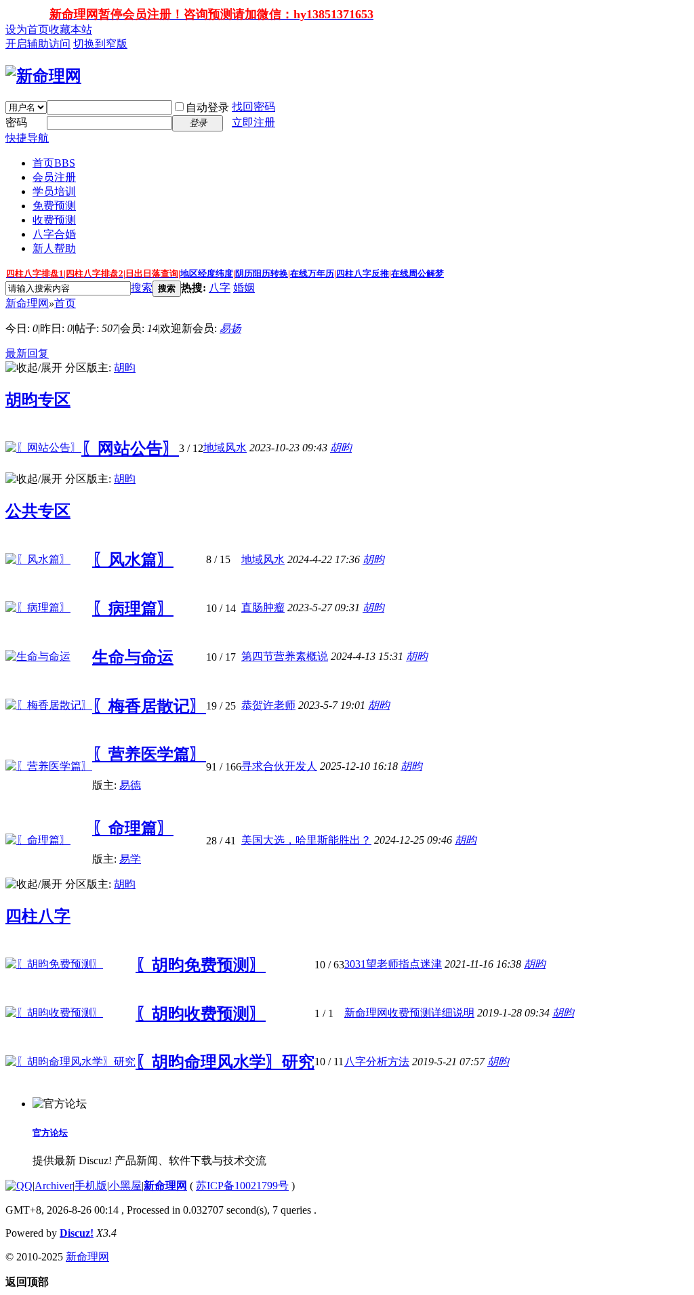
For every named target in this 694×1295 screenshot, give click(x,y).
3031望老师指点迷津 (393, 964)
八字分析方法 (376, 1061)
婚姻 (244, 287)
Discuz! (77, 1233)
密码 (16, 122)
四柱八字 (37, 916)
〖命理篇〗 (133, 828)
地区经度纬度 (206, 273)
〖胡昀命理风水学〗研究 (225, 1062)
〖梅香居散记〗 (149, 706)
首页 (54, 163)
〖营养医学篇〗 (149, 754)
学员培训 (54, 191)
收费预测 (54, 220)
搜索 (141, 287)
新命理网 (27, 303)
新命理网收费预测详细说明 (409, 1013)
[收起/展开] (33, 368)
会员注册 (54, 177)
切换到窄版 (100, 43)
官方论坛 (50, 1133)
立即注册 (253, 122)
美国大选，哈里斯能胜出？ (306, 840)
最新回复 (27, 353)
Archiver (54, 1185)
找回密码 (253, 106)
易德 (130, 785)
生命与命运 (133, 657)
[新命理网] (43, 76)
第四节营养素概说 (284, 656)
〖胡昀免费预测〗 (201, 965)
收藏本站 (70, 29)
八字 (219, 287)
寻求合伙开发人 (279, 766)
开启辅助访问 (37, 43)
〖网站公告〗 (130, 448)
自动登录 (207, 107)
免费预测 (54, 205)
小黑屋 (125, 1185)
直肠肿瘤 (263, 607)
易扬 (230, 328)
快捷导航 (27, 138)
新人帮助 (54, 248)
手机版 (91, 1185)
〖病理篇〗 (133, 608)
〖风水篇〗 (133, 560)
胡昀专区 (37, 400)
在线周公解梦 (417, 273)
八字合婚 (54, 234)
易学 (130, 859)
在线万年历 (312, 273)
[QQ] (19, 1185)
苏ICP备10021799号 (242, 1185)
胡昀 (125, 367)
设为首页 (27, 29)
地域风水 (225, 447)
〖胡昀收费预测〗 (201, 1014)
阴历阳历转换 (261, 273)
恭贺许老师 (268, 705)
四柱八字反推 (362, 273)
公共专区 (37, 511)
